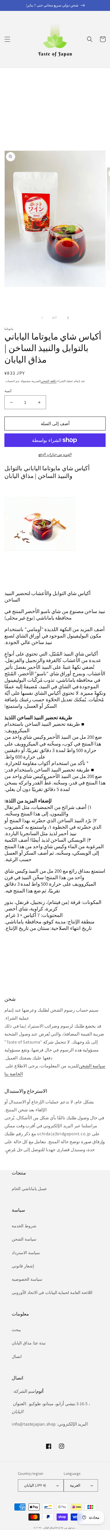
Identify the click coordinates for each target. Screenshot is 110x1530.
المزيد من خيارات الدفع (55, 454)
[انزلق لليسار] (42, 317)
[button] (7, 39)
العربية (75, 1485)
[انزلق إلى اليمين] (68, 317)
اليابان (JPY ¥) (35, 1485)
